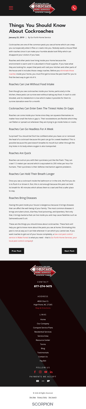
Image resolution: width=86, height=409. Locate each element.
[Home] (42, 8)
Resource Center (43, 340)
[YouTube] (45, 372)
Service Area (43, 336)
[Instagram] (40, 372)
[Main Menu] (11, 8)
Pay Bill (43, 360)
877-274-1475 (43, 286)
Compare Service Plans (43, 327)
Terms (43, 344)
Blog (43, 348)
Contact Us (43, 356)
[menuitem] (32, 397)
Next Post (69, 251)
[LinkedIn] (51, 372)
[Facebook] (35, 372)
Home (43, 319)
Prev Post (16, 251)
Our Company (43, 323)
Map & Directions (43, 308)
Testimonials (43, 352)
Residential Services (43, 331)
